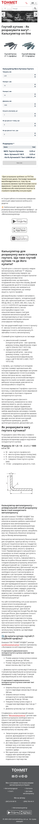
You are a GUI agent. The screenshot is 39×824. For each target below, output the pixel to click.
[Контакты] (27, 3)
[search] (35, 8)
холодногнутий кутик (10, 645)
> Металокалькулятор (19, 808)
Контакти (29, 788)
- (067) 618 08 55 (10, 801)
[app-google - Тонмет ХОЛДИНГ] (13, 812)
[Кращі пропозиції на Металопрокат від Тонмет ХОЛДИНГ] (9, 3)
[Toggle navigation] (5, 8)
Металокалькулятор (17, 715)
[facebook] (23, 776)
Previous (2, 14)
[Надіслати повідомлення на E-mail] (13, 776)
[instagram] (26, 776)
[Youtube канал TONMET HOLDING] (16, 776)
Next (36, 14)
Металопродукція (11, 788)
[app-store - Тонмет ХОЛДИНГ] (26, 812)
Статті (11, 791)
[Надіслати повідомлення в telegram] (19, 776)
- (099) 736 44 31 (28, 801)
